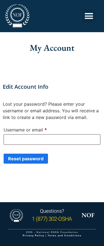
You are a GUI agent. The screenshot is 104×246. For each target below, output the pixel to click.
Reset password (26, 158)
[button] (89, 16)
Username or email (34, 129)
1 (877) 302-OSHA (52, 219)
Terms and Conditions (65, 235)
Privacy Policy (33, 235)
